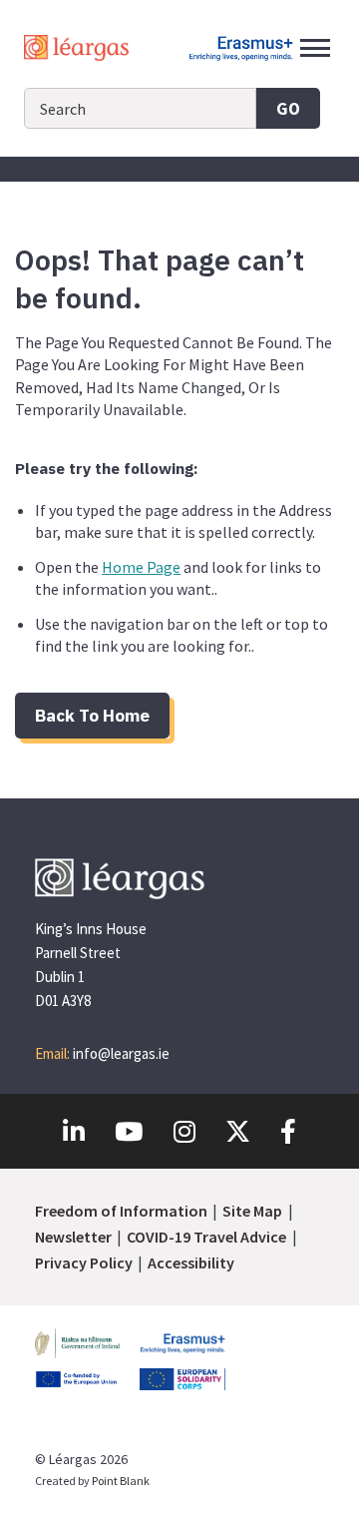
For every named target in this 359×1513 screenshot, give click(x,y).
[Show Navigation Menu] (315, 48)
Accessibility (191, 1262)
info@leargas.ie (121, 1053)
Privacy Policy (84, 1262)
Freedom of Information (121, 1211)
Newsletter (73, 1237)
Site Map (252, 1211)
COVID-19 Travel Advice (206, 1237)
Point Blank (121, 1480)
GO (288, 109)
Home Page (141, 567)
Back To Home (92, 715)
